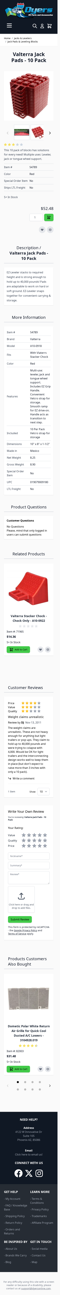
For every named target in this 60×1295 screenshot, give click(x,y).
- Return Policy (13, 1223)
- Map (33, 1262)
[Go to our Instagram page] (39, 1173)
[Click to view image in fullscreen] (29, 96)
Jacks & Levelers (23, 38)
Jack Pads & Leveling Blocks (23, 41)
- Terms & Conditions (37, 1201)
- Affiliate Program (41, 1223)
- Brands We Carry (15, 1255)
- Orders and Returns (12, 1231)
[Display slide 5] (18, 1089)
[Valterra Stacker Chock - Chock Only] (29, 588)
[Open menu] (9, 25)
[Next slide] (50, 1085)
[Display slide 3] (32, 1082)
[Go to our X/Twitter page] (29, 1173)
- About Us (10, 1249)
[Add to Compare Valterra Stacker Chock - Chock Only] (48, 650)
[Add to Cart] (49, 217)
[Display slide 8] (40, 1089)
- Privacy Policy (39, 1209)
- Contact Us (38, 1255)
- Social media (39, 1249)
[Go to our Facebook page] (18, 1173)
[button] (14, 145)
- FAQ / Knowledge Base (15, 1207)
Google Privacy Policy (25, 930)
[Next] (50, 133)
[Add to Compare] (50, 229)
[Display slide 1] (18, 1082)
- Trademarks (38, 1216)
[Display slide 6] (25, 1089)
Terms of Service (17, 933)
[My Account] (42, 26)
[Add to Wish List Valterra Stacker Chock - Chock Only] (41, 650)
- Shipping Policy (14, 1216)
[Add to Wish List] (42, 229)
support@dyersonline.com (36, 1288)
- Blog (7, 1262)
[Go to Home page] (29, 10)
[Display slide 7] (32, 1089)
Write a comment (23, 778)
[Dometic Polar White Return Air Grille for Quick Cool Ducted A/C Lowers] (29, 998)
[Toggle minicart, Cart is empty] (49, 26)
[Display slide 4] (40, 1082)
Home (7, 38)
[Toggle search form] (35, 26)
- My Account (12, 1199)
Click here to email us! (28, 1154)
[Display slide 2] (25, 1082)
